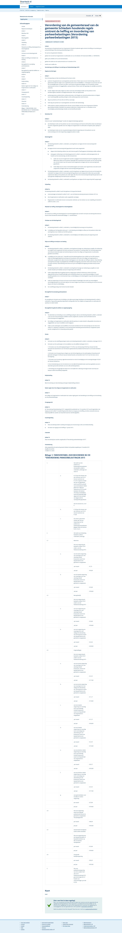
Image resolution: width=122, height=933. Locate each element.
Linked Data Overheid (68, 924)
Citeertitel (24, 101)
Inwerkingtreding (26, 96)
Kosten (23, 76)
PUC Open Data (66, 926)
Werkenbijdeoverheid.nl (89, 927)
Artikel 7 (24, 68)
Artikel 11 (24, 90)
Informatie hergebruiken (48, 922)
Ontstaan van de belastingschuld (29, 53)
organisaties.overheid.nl (87, 906)
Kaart (23, 114)
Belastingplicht (25, 38)
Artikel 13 (24, 99)
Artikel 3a (24, 44)
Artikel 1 (24, 31)
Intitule (23, 26)
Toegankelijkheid (46, 926)
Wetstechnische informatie (26, 16)
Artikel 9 (24, 79)
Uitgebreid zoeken (40, 10)
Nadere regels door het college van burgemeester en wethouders (30, 86)
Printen (97, 15)
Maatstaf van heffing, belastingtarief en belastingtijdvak (31, 47)
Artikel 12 (24, 94)
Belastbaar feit (25, 33)
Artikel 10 (24, 83)
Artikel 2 (24, 35)
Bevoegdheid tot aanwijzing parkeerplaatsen (28, 65)
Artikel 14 (24, 103)
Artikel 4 (24, 51)
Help (22, 927)
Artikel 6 (24, 62)
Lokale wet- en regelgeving (30, 10)
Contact (23, 924)
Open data (65, 922)
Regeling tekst (23, 19)
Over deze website (25, 922)
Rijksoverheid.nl (87, 924)
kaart (46, 894)
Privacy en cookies (46, 924)
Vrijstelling (24, 42)
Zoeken (31, 6)
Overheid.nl (23, 7)
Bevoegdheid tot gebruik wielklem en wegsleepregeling (30, 71)
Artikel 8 (24, 74)
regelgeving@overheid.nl (91, 909)
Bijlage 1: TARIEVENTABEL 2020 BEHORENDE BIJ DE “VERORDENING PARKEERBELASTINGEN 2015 (30, 110)
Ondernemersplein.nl (89, 926)
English (22, 926)
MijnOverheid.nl (87, 922)
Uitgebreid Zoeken (40, 6)
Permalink (88, 15)
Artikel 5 (24, 55)
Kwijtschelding (25, 81)
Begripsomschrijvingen (27, 28)
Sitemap (44, 927)
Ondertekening (25, 106)
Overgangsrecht (25, 92)
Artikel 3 (24, 40)
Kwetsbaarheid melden (47, 929)
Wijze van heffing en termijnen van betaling (30, 58)
